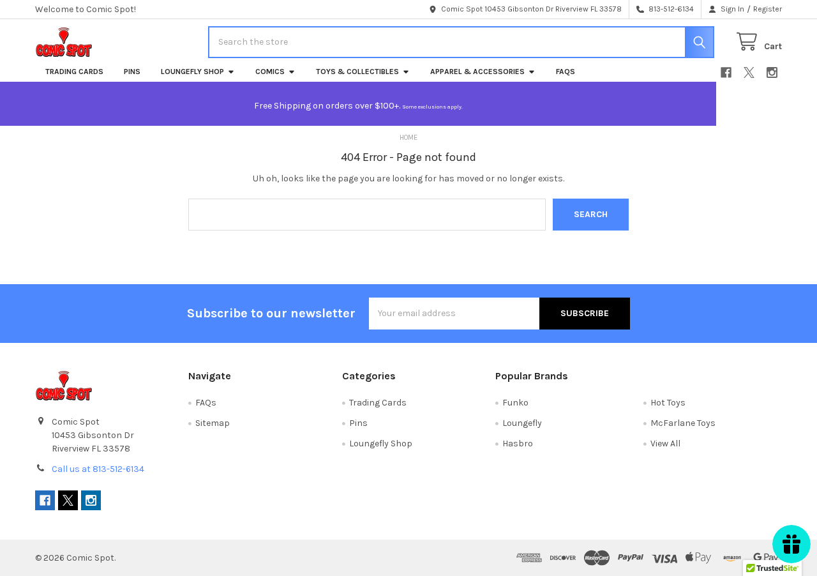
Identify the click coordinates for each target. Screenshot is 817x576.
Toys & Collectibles (357, 71)
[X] (749, 72)
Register (767, 8)
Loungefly (522, 423)
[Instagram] (772, 72)
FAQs (565, 71)
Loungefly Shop (192, 71)
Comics (270, 71)
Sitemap (212, 423)
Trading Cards (74, 71)
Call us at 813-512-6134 (98, 469)
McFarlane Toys (683, 423)
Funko (515, 402)
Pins (132, 71)
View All (665, 443)
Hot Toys (668, 402)
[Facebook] (726, 72)
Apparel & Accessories (477, 71)
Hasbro (517, 443)
